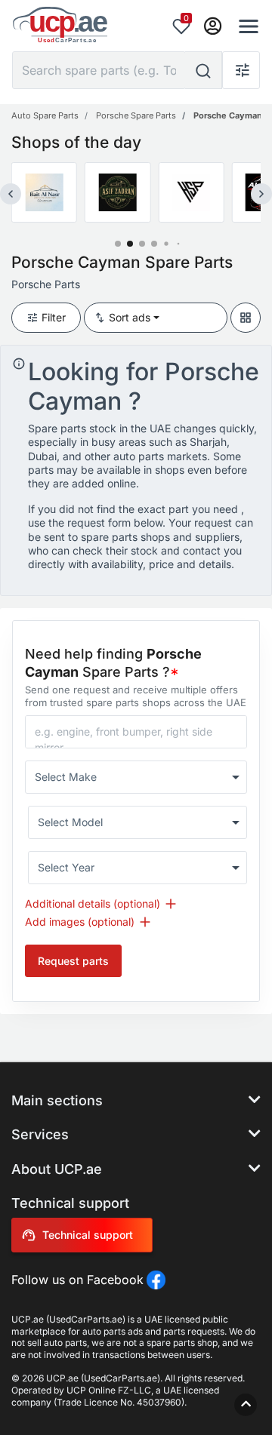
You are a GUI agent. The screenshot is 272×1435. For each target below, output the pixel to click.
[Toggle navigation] (244, 26)
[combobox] (136, 777)
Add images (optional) (79, 921)
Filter (54, 317)
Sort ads (129, 317)
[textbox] (129, 777)
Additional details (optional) (92, 903)
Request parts (73, 960)
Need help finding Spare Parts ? (113, 662)
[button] (118, 244)
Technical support (87, 1234)
